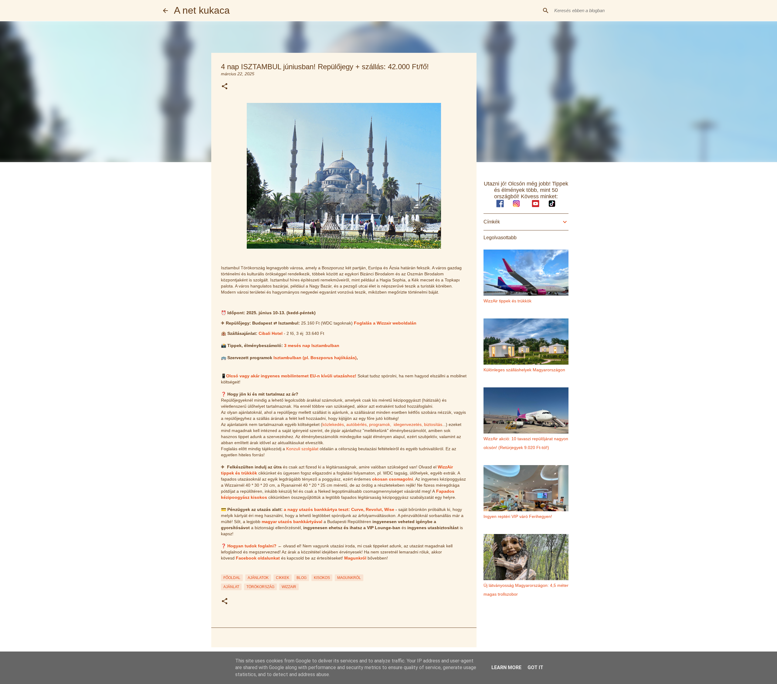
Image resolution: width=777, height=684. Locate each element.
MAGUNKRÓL (349, 578)
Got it (535, 667)
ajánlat (231, 587)
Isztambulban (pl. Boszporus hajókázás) (315, 357)
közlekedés (333, 424)
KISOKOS (322, 578)
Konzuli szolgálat (302, 448)
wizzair (289, 587)
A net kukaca (202, 10)
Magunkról (355, 558)
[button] (224, 87)
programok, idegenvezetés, (396, 424)
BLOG (302, 578)
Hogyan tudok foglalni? (252, 545)
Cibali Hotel (271, 333)
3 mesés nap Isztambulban (311, 345)
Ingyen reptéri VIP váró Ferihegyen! (518, 516)
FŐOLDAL (231, 578)
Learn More (506, 667)
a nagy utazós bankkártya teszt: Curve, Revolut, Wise (339, 509)
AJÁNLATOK (258, 578)
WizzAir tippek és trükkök (507, 300)
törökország (260, 587)
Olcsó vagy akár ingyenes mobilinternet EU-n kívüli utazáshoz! (291, 375)
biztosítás (433, 424)
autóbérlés (356, 424)
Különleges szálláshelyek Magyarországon (524, 369)
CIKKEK (282, 578)
